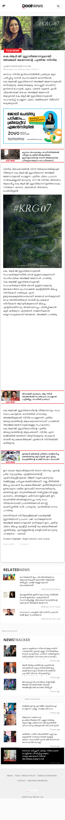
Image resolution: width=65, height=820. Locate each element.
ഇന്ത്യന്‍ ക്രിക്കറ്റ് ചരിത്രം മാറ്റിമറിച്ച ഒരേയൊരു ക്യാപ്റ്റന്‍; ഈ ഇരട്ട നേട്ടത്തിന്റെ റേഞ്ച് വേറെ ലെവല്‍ (40, 457)
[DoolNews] (32, 6)
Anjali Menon (9, 544)
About (10, 775)
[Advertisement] (32, 126)
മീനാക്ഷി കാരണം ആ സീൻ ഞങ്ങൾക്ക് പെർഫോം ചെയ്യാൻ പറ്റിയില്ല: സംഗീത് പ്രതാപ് (39, 397)
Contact (21, 780)
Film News (24, 544)
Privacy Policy (28, 775)
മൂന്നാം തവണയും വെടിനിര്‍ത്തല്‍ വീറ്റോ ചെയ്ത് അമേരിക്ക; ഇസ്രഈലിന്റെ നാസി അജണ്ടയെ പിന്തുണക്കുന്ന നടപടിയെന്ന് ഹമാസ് (40, 156)
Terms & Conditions (47, 775)
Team (17, 775)
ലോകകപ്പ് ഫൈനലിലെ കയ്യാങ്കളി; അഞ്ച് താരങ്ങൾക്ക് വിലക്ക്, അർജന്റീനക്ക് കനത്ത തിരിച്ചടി (38, 685)
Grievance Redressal (38, 780)
